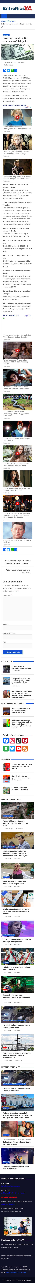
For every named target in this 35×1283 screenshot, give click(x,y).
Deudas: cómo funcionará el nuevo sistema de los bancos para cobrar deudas (16, 911)
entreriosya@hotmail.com (16, 1272)
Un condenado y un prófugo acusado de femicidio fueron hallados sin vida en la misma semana (22, 694)
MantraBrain (28, 1280)
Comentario (7, 595)
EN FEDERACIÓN (14, 1020)
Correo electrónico (9, 633)
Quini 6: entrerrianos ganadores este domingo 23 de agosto (21, 778)
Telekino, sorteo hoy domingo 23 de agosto (20, 789)
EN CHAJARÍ (6, 876)
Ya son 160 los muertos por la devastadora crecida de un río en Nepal (15, 823)
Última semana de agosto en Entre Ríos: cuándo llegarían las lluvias (21, 710)
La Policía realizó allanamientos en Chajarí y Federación (21, 668)
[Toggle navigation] (9, 16)
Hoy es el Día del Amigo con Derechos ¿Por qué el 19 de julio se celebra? (18, 562)
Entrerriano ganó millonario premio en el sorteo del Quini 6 (22, 766)
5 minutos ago (8, 828)
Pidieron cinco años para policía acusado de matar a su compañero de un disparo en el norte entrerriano (21, 682)
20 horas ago (8, 1060)
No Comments (8, 65)
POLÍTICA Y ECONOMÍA (8, 846)
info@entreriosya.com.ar (10, 1186)
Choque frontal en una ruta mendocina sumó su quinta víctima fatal (16, 997)
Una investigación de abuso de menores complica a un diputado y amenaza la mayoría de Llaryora (16, 853)
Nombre (5, 624)
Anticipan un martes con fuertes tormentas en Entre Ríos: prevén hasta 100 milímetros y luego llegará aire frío (22, 724)
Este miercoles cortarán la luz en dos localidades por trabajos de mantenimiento (17, 1055)
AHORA (5, 990)
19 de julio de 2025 (9, 62)
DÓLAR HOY (6, 35)
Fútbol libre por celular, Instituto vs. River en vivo (18, 571)
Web (4, 642)
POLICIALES (22, 1020)
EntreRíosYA (21, 62)
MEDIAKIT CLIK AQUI (9, 1197)
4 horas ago (7, 858)
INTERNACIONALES (7, 816)
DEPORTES (6, 962)
